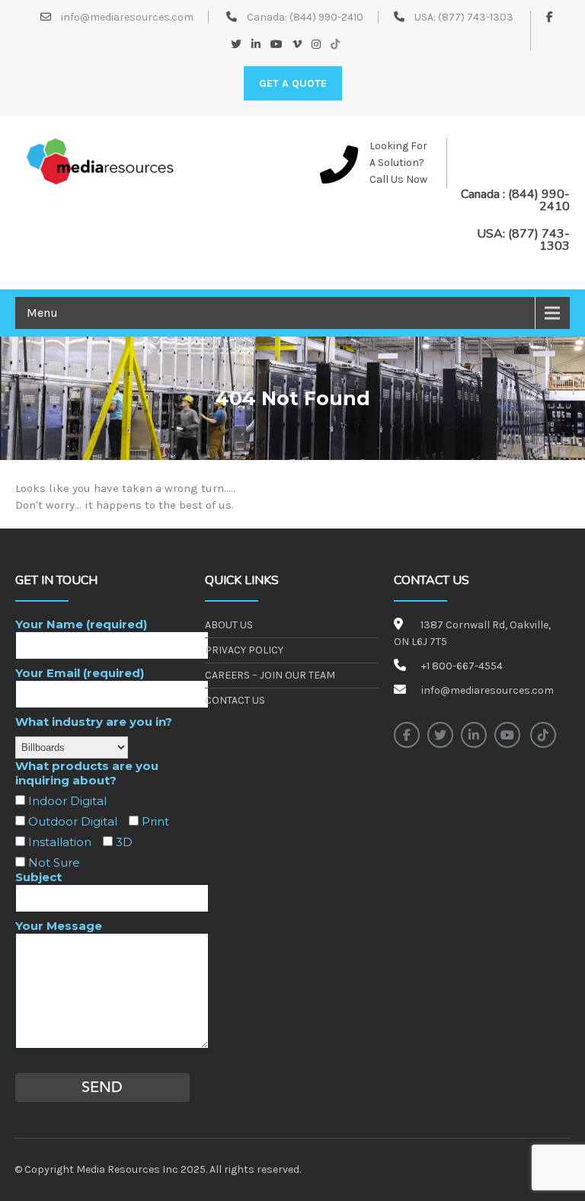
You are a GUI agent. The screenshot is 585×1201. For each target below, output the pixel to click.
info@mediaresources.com (126, 17)
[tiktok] (543, 735)
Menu (42, 312)
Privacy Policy (244, 650)
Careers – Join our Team (270, 675)
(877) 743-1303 (475, 17)
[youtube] (507, 735)
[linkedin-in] (474, 735)
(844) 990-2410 (326, 17)
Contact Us (235, 700)
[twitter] (440, 735)
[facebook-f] (407, 735)
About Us (229, 624)
